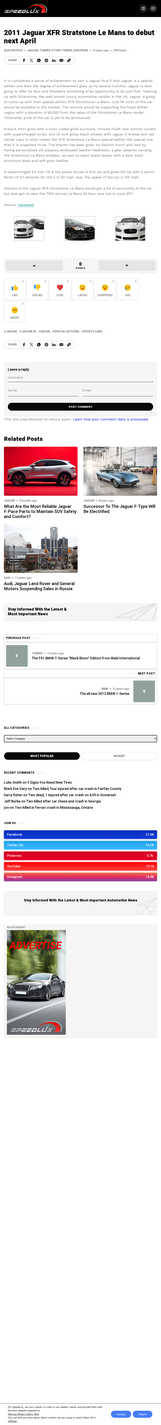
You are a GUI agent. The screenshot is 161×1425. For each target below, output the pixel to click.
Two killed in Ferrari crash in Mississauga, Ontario (54, 807)
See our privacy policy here (23, 1414)
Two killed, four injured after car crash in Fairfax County (77, 788)
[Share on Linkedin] (54, 60)
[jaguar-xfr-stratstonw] (29, 228)
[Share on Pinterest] (46, 60)
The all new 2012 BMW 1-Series (104, 693)
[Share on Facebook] (24, 60)
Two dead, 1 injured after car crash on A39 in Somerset (72, 795)
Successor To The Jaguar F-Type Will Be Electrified (119, 509)
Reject (142, 1414)
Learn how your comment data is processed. (111, 419)
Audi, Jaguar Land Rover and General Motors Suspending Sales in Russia (39, 586)
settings (12, 1421)
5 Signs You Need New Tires (49, 782)
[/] (143, 8)
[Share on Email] (61, 60)
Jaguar (32, 50)
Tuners (44, 50)
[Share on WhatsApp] (39, 60)
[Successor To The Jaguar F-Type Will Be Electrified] (120, 471)
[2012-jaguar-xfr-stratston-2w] (130, 228)
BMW (105, 689)
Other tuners (61, 50)
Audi (7, 578)
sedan (45, 331)
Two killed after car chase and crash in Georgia (63, 801)
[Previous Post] (17, 656)
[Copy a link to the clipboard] (69, 60)
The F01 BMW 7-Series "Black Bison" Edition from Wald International (86, 658)
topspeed (26, 205)
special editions (66, 331)
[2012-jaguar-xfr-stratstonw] (80, 228)
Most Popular (41, 756)
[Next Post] (144, 691)
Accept (121, 1414)
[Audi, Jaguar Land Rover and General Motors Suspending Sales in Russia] (41, 548)
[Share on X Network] (31, 60)
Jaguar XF (28, 331)
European (80, 50)
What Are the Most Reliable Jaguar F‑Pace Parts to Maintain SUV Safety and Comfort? (40, 511)
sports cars (92, 331)
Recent (119, 756)
